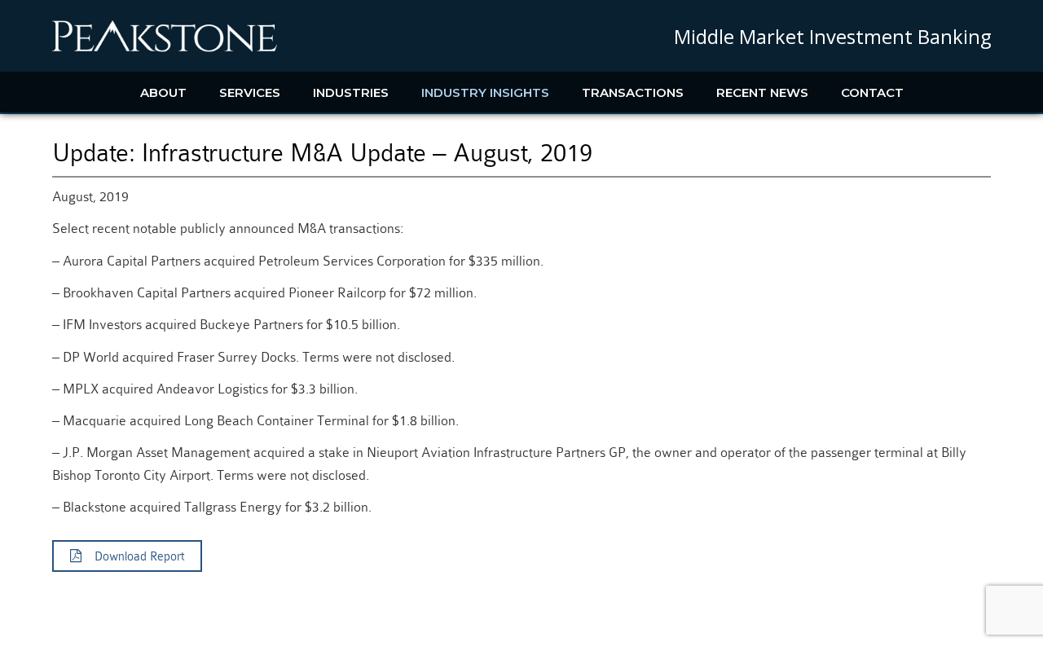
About (163, 92)
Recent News (762, 92)
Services (249, 92)
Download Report (132, 557)
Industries (351, 92)
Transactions (633, 92)
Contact (872, 92)
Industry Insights (485, 92)
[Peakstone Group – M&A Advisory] (164, 48)
